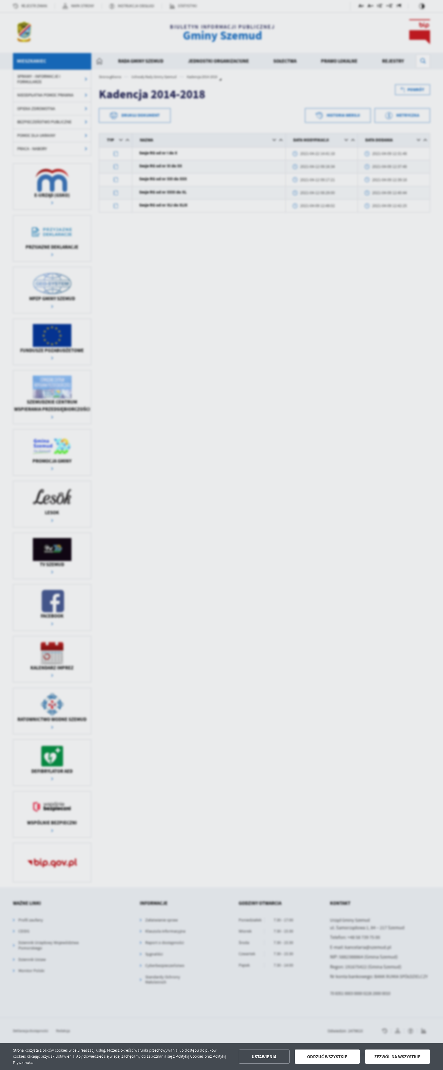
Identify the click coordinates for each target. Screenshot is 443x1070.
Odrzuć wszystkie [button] (327, 1057)
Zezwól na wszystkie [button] (397, 1057)
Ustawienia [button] (264, 1057)
